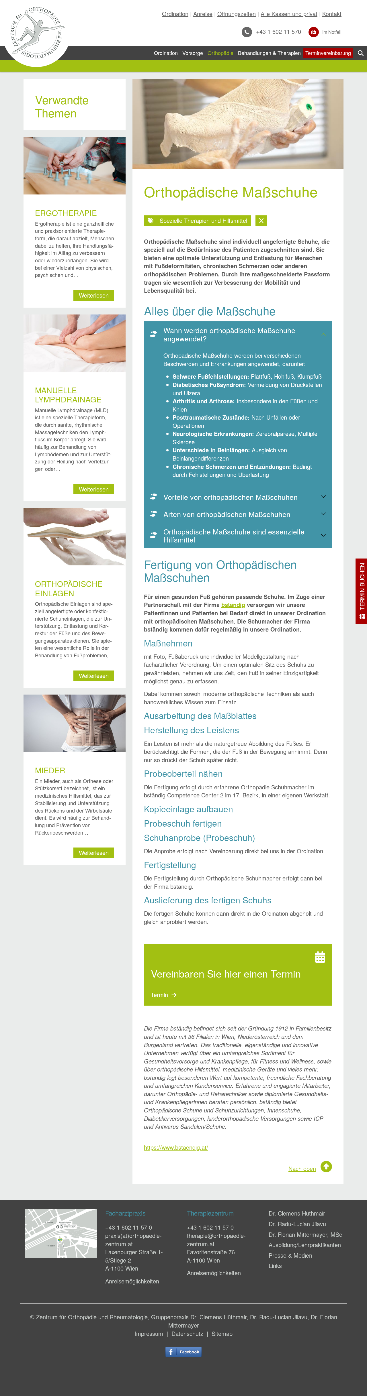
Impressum (148, 1333)
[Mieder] (75, 723)
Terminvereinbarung (328, 52)
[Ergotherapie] (75, 165)
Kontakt (331, 13)
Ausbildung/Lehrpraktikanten (305, 1244)
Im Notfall (331, 32)
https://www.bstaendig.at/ (176, 1147)
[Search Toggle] (361, 53)
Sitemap (222, 1333)
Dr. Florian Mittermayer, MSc (305, 1234)
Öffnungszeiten (236, 13)
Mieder (50, 770)
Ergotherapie (66, 212)
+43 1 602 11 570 (277, 31)
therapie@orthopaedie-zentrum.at (216, 1239)
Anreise (202, 13)
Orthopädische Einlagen (69, 588)
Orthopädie (220, 52)
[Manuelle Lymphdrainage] (75, 343)
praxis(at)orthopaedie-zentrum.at (133, 1239)
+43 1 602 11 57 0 (128, 1227)
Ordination (175, 13)
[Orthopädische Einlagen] (75, 536)
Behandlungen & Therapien (269, 52)
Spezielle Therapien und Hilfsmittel (202, 220)
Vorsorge (192, 52)
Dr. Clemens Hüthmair (297, 1213)
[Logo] (36, 32)
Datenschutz (187, 1333)
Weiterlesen (94, 295)
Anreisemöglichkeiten (132, 1281)
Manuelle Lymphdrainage (68, 394)
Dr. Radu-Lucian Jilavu (297, 1224)
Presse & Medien (290, 1255)
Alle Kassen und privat (289, 13)
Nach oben (302, 1168)
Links (275, 1265)
